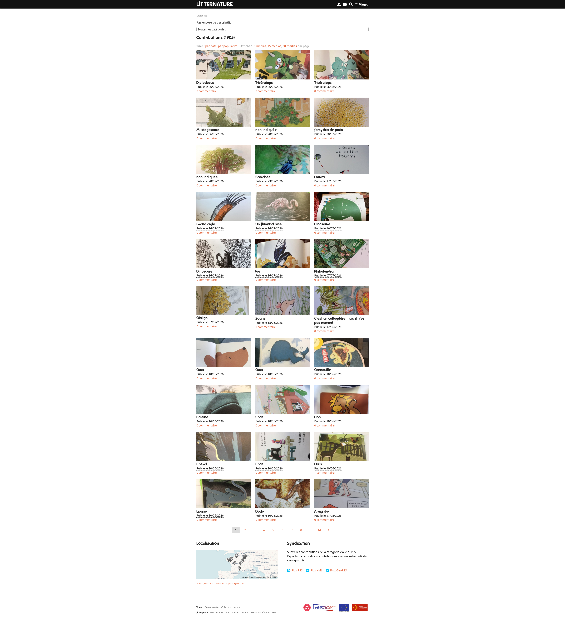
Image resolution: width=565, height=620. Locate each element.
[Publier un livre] (339, 4)
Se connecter (212, 607)
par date (211, 46)
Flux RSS (297, 570)
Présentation (217, 612)
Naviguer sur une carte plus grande (220, 583)
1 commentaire (265, 327)
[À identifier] (345, 4)
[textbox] (282, 29)
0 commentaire (206, 91)
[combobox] (282, 29)
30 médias (290, 46)
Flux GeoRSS (338, 570)
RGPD (275, 612)
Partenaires (232, 612)
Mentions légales (260, 612)
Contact (245, 612)
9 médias (260, 46)
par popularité (227, 46)
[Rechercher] (351, 4)
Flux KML (316, 570)
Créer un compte (230, 607)
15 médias (274, 46)
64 (319, 530)
